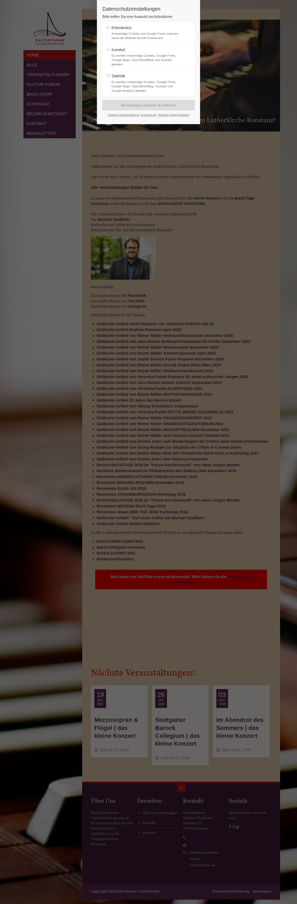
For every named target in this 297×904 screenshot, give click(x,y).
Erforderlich (145, 33)
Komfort (144, 57)
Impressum (148, 115)
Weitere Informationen (173, 115)
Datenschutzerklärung (123, 115)
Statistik (144, 83)
